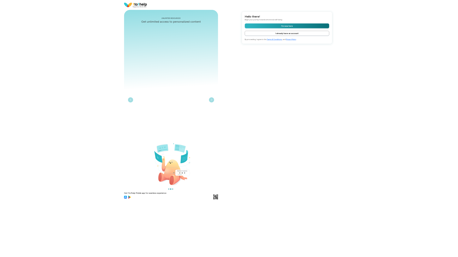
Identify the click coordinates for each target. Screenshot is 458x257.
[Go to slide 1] (168, 189)
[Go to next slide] (211, 99)
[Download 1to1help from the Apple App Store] (125, 197)
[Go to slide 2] (170, 189)
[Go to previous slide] (130, 99)
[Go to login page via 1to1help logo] (135, 5)
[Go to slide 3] (172, 189)
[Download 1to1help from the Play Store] (129, 197)
